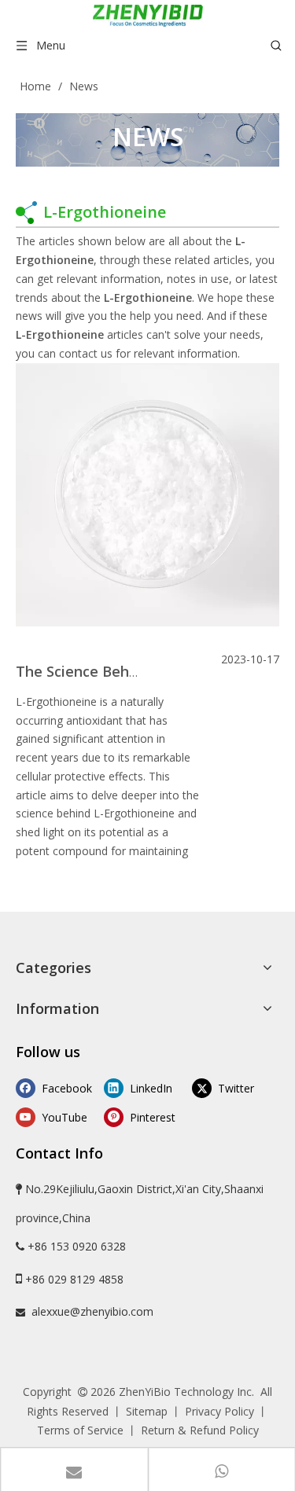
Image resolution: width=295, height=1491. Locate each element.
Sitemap (147, 1411)
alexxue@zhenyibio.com (92, 1311)
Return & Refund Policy (200, 1430)
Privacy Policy (219, 1411)
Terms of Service (80, 1430)
